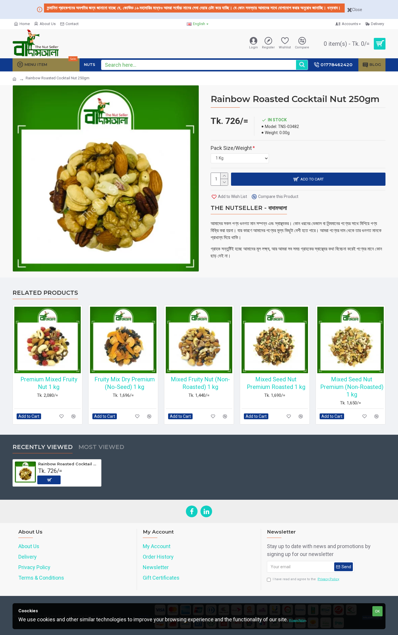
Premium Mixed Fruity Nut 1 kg (48, 383)
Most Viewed (101, 446)
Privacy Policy (297, 620)
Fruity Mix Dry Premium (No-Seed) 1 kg (124, 383)
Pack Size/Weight (231, 148)
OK (377, 611)
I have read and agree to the (306, 579)
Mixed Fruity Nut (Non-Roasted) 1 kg (200, 383)
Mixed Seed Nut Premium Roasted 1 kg (276, 383)
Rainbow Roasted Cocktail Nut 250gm (68, 464)
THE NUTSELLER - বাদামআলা (249, 207)
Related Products (45, 292)
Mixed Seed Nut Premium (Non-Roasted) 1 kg (351, 387)
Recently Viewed (43, 446)
